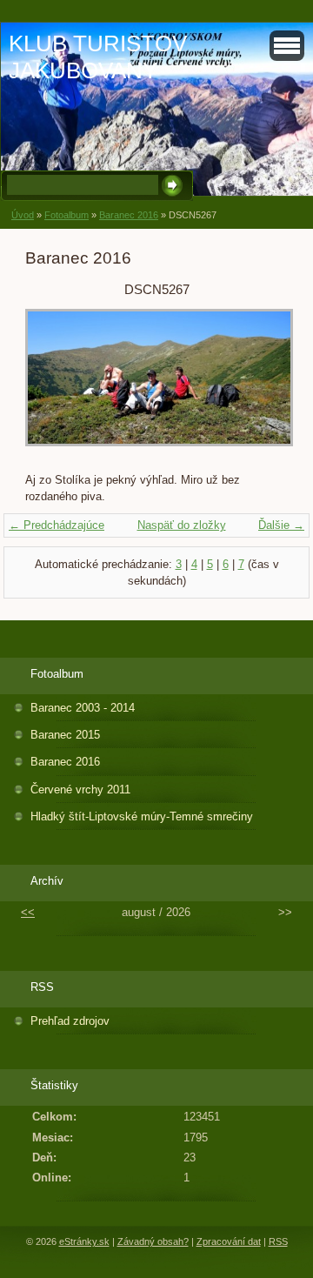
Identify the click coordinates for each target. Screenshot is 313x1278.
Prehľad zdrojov (70, 1020)
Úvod (22, 215)
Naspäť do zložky (181, 525)
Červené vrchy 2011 (80, 789)
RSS (278, 1241)
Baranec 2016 (128, 215)
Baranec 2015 (65, 734)
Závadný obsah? (153, 1241)
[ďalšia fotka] (259, 386)
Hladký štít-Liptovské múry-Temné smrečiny (141, 816)
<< (28, 912)
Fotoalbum (66, 215)
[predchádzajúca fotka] (53, 386)
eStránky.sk (84, 1241)
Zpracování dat (228, 1241)
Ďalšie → (281, 525)
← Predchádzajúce (56, 525)
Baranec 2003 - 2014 (82, 707)
